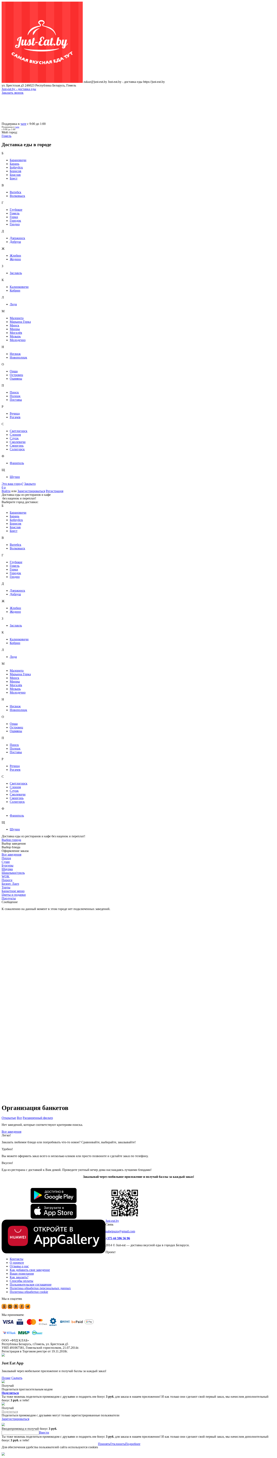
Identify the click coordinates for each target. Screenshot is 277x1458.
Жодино (15, 259)
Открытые (9, 1118)
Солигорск (17, 449)
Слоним (15, 434)
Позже (6, 1378)
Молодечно (18, 340)
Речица (15, 413)
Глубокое (16, 209)
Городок (15, 220)
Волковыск (17, 196)
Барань (14, 163)
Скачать (16, 1378)
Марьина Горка (20, 321)
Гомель (14, 213)
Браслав (15, 174)
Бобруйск (16, 167)
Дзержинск (17, 238)
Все (19, 1118)
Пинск (14, 392)
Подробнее (132, 1444)
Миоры (15, 329)
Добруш (15, 241)
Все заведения (11, 1131)
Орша (14, 371)
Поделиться (10, 1393)
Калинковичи (19, 287)
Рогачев (15, 417)
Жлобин (15, 255)
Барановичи (18, 160)
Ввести (44, 1432)
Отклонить (117, 1444)
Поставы (16, 399)
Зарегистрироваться (31, 491)
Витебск (15, 192)
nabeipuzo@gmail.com (120, 1231)
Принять (104, 1444)
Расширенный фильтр (38, 1118)
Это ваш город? (12, 483)
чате (23, 123)
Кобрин (15, 290)
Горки (14, 217)
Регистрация (54, 491)
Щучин (15, 477)
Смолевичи (18, 442)
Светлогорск (18, 431)
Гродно (15, 224)
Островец (16, 375)
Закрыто (30, 483)
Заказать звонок (13, 92)
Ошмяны (16, 378)
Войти (6, 491)
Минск (14, 325)
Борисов (15, 171)
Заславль (16, 273)
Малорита (17, 318)
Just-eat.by (112, 1220)
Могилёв (16, 332)
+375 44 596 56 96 (117, 1238)
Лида (13, 304)
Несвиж (15, 354)
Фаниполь (17, 463)
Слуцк (14, 438)
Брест (13, 178)
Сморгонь (17, 445)
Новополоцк (18, 357)
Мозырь (15, 336)
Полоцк (15, 396)
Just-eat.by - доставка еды (19, 89)
